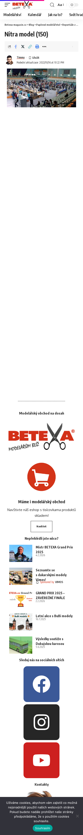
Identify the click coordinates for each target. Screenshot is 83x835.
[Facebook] (41, 684)
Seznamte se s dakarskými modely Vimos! (51, 575)
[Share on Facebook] (15, 46)
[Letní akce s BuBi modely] (20, 622)
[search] (52, 4)
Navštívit (41, 526)
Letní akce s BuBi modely (54, 616)
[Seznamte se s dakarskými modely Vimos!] (20, 576)
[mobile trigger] (8, 5)
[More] (44, 46)
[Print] (37, 46)
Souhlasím (42, 828)
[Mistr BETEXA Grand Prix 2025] (20, 553)
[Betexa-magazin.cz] (22, 5)
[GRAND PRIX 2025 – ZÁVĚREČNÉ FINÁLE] (20, 599)
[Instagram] (41, 722)
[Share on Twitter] (23, 46)
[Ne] (77, 816)
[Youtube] (41, 760)
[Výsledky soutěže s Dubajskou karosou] (20, 645)
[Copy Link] (30, 46)
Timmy (21, 57)
